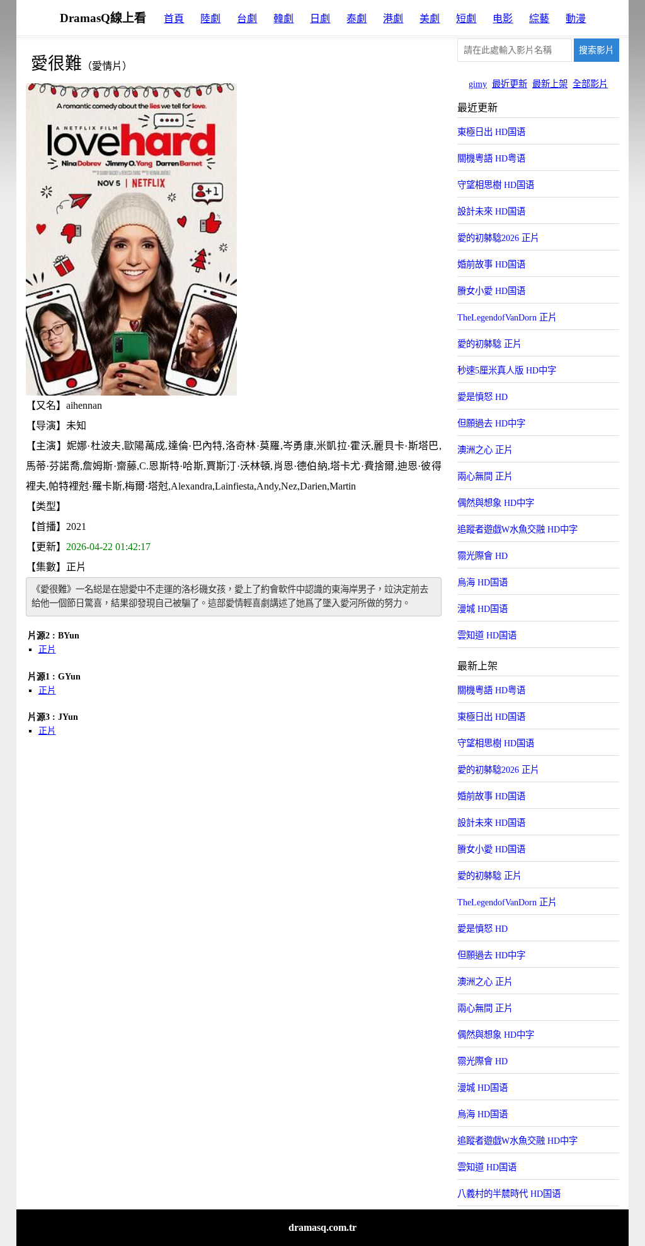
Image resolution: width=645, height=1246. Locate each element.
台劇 (247, 18)
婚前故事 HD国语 (491, 264)
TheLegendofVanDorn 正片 (507, 317)
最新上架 (550, 84)
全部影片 (590, 84)
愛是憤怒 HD (482, 397)
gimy (478, 84)
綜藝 (539, 18)
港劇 (393, 18)
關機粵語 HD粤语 (491, 158)
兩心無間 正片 (485, 476)
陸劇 (210, 18)
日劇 (320, 18)
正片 (47, 649)
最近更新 (509, 84)
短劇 (466, 18)
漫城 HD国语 (482, 609)
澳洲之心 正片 (485, 450)
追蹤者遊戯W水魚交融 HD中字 (517, 529)
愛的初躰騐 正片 (489, 344)
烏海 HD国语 (482, 582)
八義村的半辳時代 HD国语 (509, 1194)
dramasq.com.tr (322, 1227)
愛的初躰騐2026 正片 (498, 238)
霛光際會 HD (482, 556)
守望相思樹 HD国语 (495, 185)
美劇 (430, 18)
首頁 (174, 18)
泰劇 (356, 18)
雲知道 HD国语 (487, 635)
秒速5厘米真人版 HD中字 (506, 370)
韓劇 (283, 18)
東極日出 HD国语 (491, 132)
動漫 (576, 18)
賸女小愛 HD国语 (491, 291)
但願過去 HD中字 (491, 423)
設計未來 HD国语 (491, 211)
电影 (503, 18)
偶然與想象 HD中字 (495, 503)
